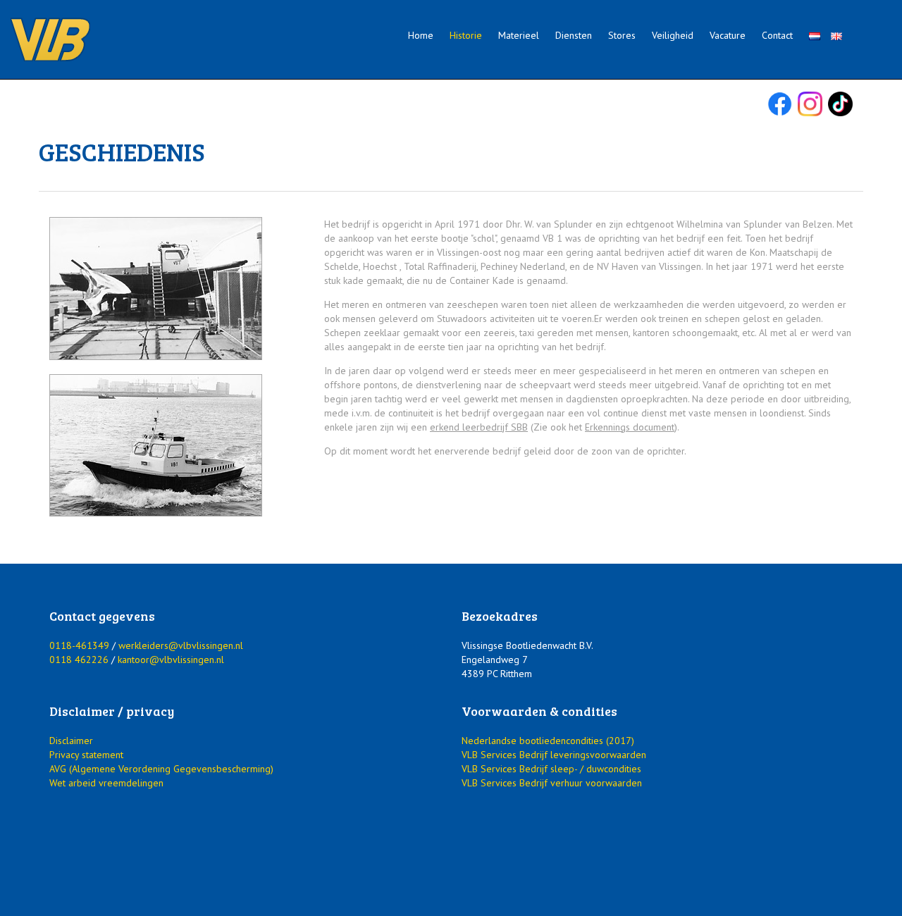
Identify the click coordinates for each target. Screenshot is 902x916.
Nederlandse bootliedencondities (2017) (548, 740)
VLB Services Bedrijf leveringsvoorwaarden (554, 754)
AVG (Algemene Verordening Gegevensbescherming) (161, 768)
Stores (622, 35)
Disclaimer (71, 740)
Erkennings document (629, 427)
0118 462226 (79, 659)
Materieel (518, 35)
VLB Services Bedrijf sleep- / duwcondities (551, 768)
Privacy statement (86, 754)
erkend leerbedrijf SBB (479, 427)
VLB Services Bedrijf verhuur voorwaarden (552, 782)
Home (420, 35)
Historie (466, 35)
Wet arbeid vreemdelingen (106, 782)
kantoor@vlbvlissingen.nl (171, 659)
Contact (777, 35)
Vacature (728, 35)
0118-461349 (79, 645)
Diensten (573, 35)
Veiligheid (672, 35)
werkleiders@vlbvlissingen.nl (180, 645)
